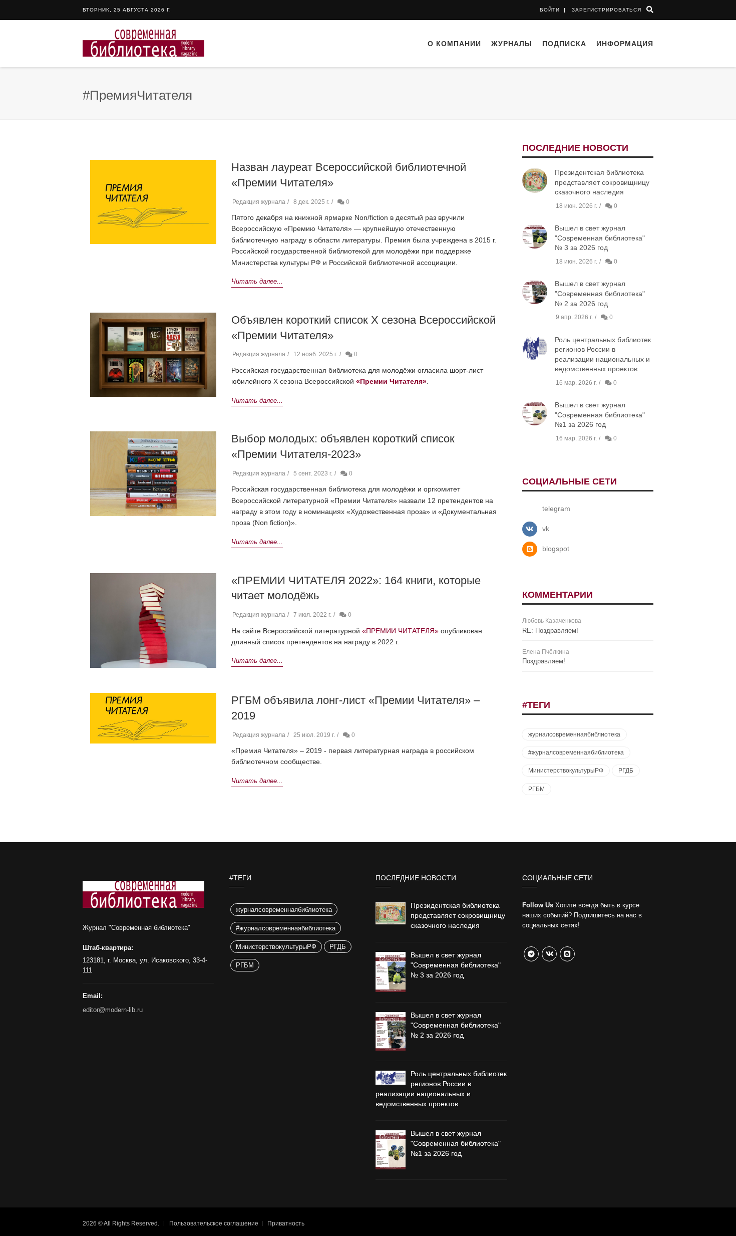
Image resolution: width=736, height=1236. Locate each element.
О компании (454, 44)
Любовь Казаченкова (551, 620)
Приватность (285, 1223)
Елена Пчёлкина (545, 651)
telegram (556, 509)
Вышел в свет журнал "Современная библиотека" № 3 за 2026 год (600, 238)
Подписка (564, 44)
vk (545, 529)
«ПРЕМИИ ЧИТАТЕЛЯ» (400, 631)
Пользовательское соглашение (213, 1223)
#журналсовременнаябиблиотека (576, 752)
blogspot (555, 549)
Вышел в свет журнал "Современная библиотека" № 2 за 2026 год (600, 293)
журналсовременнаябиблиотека (574, 734)
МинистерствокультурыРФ (565, 770)
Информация (624, 44)
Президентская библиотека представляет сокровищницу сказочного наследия (602, 182)
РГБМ (536, 789)
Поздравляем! (543, 661)
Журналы (511, 44)
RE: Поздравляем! (550, 630)
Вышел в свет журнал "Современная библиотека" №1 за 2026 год (600, 414)
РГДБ (625, 770)
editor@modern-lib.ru (113, 1010)
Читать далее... (257, 281)
